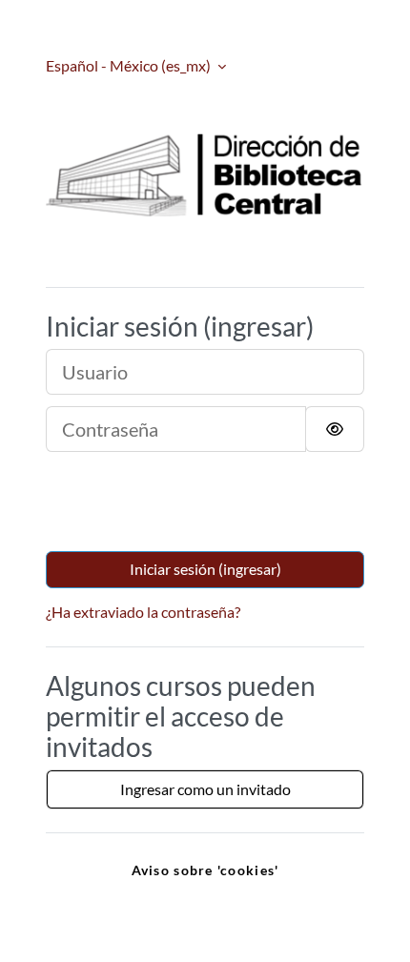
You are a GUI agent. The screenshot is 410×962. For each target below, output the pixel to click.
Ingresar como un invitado (205, 789)
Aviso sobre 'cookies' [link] (205, 870)
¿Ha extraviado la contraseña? (143, 612)
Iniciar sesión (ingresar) (205, 569)
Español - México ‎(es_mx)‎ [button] (130, 65)
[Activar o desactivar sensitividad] (334, 429)
